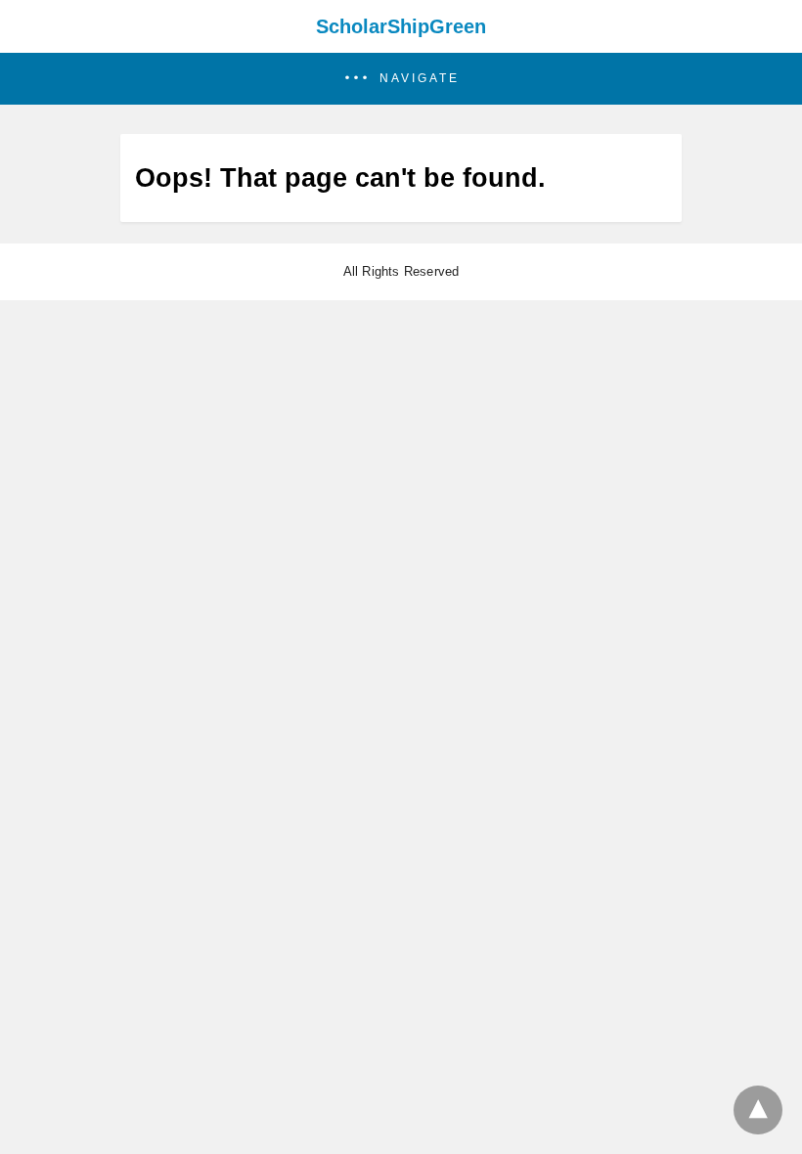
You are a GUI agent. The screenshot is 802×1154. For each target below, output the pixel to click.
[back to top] (758, 1110)
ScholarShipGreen (401, 26)
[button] (401, 79)
